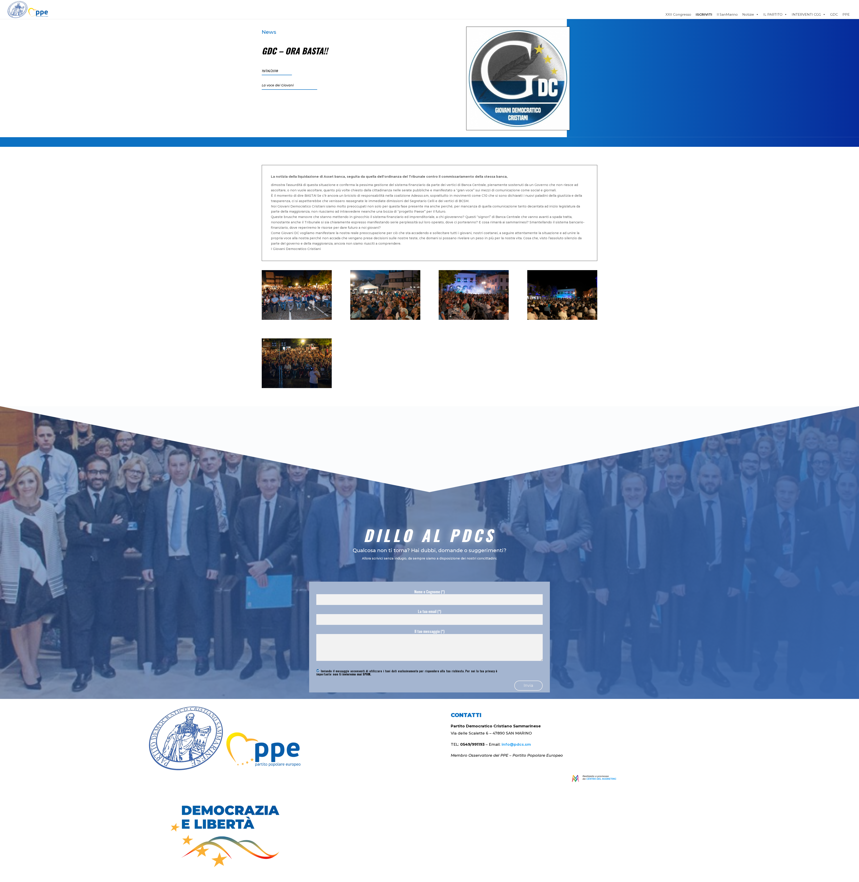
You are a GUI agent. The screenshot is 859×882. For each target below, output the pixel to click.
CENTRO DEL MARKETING (601, 778)
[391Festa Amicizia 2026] (474, 319)
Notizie (748, 14)
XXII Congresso (678, 14)
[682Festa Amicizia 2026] (297, 387)
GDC (834, 14)
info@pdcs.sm (516, 744)
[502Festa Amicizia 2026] (562, 319)
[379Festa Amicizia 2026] (385, 319)
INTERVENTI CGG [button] (806, 14)
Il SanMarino (727, 14)
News (269, 32)
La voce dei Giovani (278, 85)
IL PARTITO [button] (772, 14)
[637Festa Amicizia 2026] (297, 319)
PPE (846, 14)
